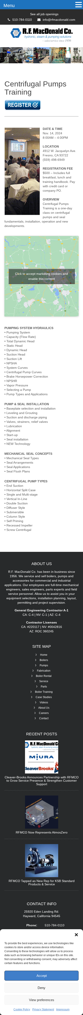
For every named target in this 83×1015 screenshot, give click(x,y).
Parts (44, 686)
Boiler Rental (44, 676)
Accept (42, 976)
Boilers (44, 660)
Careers (44, 713)
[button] (76, 935)
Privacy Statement (43, 1009)
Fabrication (43, 670)
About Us (43, 707)
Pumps (44, 665)
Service (43, 681)
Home (43, 654)
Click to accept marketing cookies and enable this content (41, 276)
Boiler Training (44, 691)
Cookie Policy (22, 1009)
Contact (43, 718)
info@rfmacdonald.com (59, 19)
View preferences (41, 1000)
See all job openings (44, 14)
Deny (41, 988)
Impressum (62, 1009)
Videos (44, 702)
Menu (9, 5)
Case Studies (44, 697)
